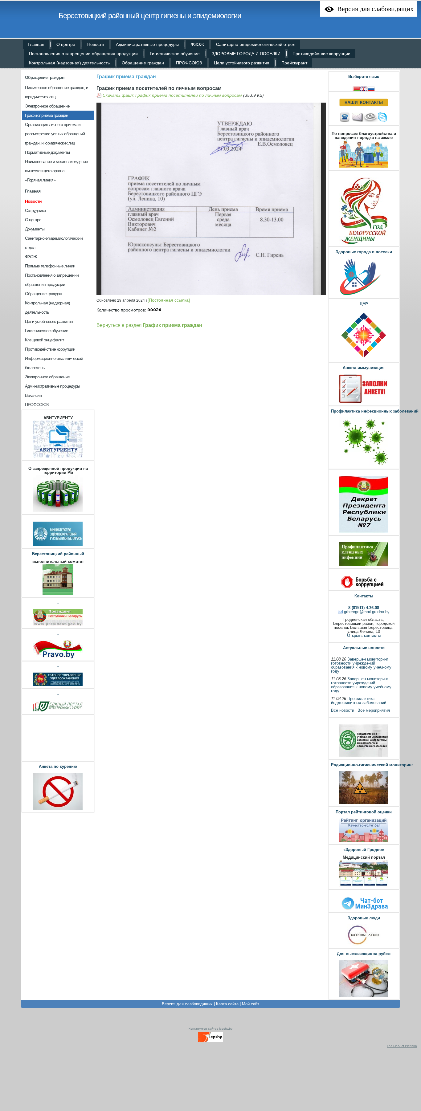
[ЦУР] (363, 359)
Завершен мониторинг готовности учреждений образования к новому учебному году (361, 665)
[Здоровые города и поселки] (363, 295)
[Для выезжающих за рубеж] (363, 996)
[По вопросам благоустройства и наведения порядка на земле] (363, 167)
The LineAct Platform (402, 1046)
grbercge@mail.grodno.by (367, 611)
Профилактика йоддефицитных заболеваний (358, 700)
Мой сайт (250, 1004)
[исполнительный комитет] (58, 594)
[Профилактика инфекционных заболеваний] (363, 465)
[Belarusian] (356, 88)
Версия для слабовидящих (187, 1004)
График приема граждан (126, 76)
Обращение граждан (44, 77)
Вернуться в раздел (149, 325)
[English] (363, 88)
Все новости (342, 710)
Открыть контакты (364, 635)
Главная (32, 191)
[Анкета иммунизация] (363, 402)
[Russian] (371, 88)
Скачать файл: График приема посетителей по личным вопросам (172, 95)
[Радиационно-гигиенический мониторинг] (363, 803)
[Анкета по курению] (58, 809)
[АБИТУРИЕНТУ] (58, 456)
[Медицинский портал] (363, 886)
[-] (58, 625)
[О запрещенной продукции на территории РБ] (58, 511)
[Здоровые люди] (363, 945)
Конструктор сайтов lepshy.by (210, 1028)
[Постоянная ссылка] (169, 300)
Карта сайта (227, 1004)
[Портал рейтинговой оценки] (363, 841)
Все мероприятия (374, 710)
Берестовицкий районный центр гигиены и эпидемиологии (150, 15)
